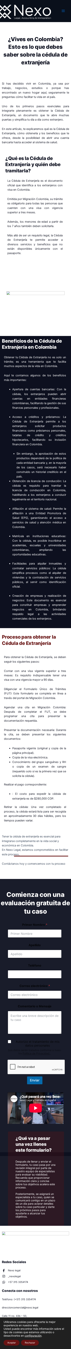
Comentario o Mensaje (34, 1006)
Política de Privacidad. (36, 1053)
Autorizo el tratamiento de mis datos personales (37, 1044)
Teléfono (34, 965)
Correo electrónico (35, 986)
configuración (33, 1335)
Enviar (35, 1080)
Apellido (35, 945)
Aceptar (11, 1342)
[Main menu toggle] (63, 11)
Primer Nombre (34, 925)
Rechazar (30, 1342)
